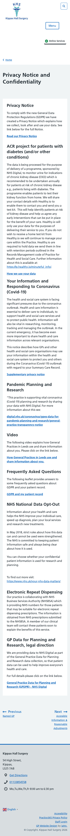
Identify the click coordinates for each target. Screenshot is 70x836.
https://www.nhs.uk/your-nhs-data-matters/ (33, 581)
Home (8, 59)
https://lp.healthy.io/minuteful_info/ (29, 267)
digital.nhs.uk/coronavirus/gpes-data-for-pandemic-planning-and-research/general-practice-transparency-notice (33, 420)
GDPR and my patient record (25, 494)
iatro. (64, 825)
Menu (52, 25)
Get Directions (18, 775)
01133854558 (18, 782)
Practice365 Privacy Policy (53, 817)
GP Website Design (46, 825)
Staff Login (61, 821)
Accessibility (60, 813)
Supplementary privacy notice (26, 374)
